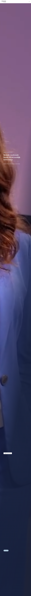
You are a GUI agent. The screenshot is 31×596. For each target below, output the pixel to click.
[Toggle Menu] (29, 1)
